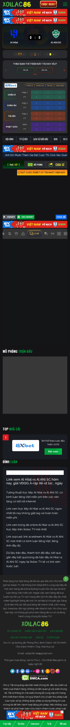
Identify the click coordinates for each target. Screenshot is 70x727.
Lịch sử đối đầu (40, 139)
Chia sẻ (59, 165)
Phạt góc (60, 86)
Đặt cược (53, 451)
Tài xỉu (50, 86)
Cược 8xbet (48, 4)
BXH (55, 139)
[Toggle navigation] (65, 4)
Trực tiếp (7, 723)
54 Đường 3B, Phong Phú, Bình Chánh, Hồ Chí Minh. (39, 642)
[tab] (13, 164)
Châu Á (30, 86)
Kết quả (63, 723)
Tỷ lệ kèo (23, 139)
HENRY (11, 217)
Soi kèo (21, 723)
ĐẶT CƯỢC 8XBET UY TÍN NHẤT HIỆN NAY (43, 172)
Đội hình (9, 139)
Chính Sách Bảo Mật (36, 631)
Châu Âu (40, 86)
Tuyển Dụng (53, 637)
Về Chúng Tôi (14, 631)
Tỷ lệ (49, 723)
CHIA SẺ (61, 217)
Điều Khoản (56, 631)
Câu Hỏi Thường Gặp (21, 637)
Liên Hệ (39, 637)
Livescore (35, 723)
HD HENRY (28, 217)
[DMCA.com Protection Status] (35, 677)
